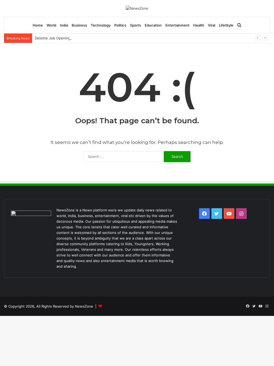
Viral (211, 25)
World (51, 25)
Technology (101, 25)
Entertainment (177, 25)
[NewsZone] (137, 8)
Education (153, 25)
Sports (135, 25)
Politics (120, 25)
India (64, 25)
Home (38, 25)
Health (198, 25)
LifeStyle (226, 25)
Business (79, 25)
